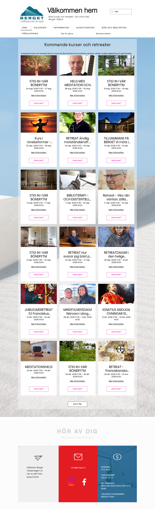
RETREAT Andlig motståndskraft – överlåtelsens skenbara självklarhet (77, 140)
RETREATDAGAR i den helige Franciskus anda (116, 254)
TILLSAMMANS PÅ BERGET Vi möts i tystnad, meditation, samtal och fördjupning (116, 140)
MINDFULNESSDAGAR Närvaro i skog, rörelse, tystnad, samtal (77, 311)
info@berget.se (78, 468)
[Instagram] (72, 482)
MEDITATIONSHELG (39, 367)
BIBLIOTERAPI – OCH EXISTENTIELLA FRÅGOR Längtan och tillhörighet (77, 197)
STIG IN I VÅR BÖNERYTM (39, 83)
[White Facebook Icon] (84, 482)
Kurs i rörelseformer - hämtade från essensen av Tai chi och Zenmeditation (39, 140)
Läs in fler (77, 404)
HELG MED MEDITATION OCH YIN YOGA (78, 83)
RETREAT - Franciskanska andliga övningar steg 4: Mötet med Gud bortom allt (116, 369)
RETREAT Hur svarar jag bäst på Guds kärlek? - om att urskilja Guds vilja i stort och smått (77, 254)
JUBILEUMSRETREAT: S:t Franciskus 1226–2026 (39, 311)
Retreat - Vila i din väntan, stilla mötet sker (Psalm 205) (116, 197)
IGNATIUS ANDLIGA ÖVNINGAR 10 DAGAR (116, 311)
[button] (63, 27)
